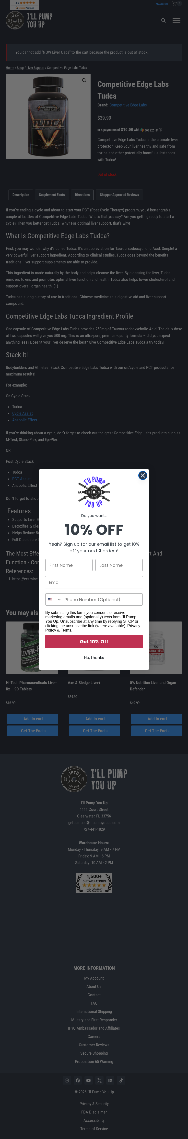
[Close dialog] (143, 475)
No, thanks (94, 657)
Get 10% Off (94, 641)
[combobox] (54, 599)
